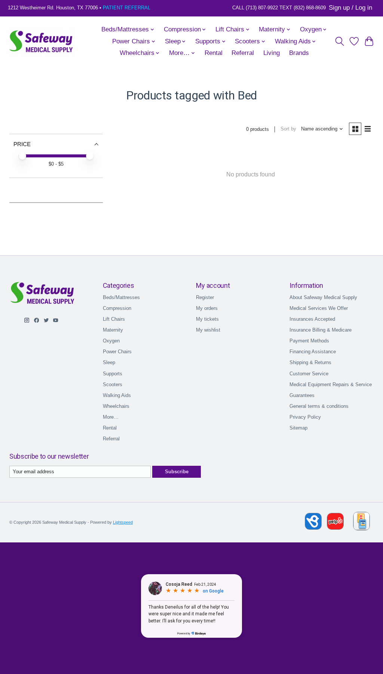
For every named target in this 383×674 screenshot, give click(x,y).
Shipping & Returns (310, 362)
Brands (299, 52)
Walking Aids (117, 395)
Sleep (109, 362)
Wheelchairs (116, 406)
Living (271, 52)
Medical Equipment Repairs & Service (330, 384)
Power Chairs (117, 351)
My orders (207, 308)
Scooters (112, 384)
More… (111, 417)
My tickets (207, 319)
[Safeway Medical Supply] (41, 41)
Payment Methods (309, 341)
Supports (112, 373)
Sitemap (298, 428)
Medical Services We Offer (318, 308)
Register (205, 297)
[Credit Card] (361, 522)
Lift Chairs (114, 319)
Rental (214, 52)
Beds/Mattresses (121, 297)
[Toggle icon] (339, 41)
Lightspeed (123, 522)
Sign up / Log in (350, 7)
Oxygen (111, 341)
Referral (243, 52)
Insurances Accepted (312, 319)
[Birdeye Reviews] (314, 527)
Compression (117, 308)
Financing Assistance (312, 351)
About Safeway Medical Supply (323, 297)
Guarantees (302, 395)
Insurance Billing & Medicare (320, 330)
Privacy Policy (305, 417)
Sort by (288, 129)
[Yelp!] (335, 527)
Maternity (113, 330)
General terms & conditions (319, 406)
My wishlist (208, 330)
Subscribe (177, 471)
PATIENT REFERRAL (126, 7)
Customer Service (308, 373)
